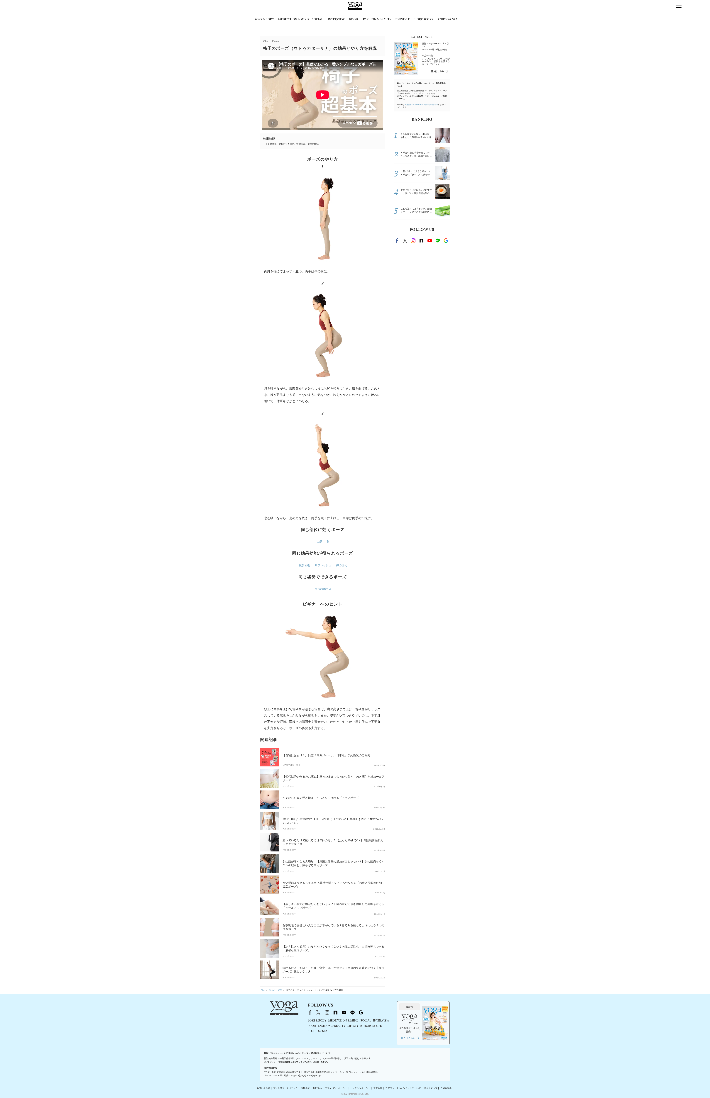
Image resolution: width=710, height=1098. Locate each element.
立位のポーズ (323, 588)
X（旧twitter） (405, 240)
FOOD (353, 20)
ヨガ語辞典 (446, 1088)
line (437, 240)
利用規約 (317, 1088)
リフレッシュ (323, 565)
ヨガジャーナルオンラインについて (403, 1088)
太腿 (319, 541)
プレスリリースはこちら (285, 1088)
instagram (413, 240)
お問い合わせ (263, 1088)
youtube (344, 1012)
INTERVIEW (336, 20)
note (421, 240)
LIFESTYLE (402, 20)
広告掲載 (305, 1088)
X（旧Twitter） (318, 1012)
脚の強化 (341, 565)
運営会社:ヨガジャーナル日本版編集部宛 (421, 104)
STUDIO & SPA (447, 20)
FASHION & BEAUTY (377, 20)
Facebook (397, 240)
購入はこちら (437, 71)
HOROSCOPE (423, 20)
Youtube (429, 240)
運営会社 (377, 1088)
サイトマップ (430, 1088)
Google (445, 240)
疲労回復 (304, 565)
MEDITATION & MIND (293, 20)
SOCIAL (317, 20)
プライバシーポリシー (336, 1088)
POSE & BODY (264, 20)
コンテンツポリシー (360, 1088)
